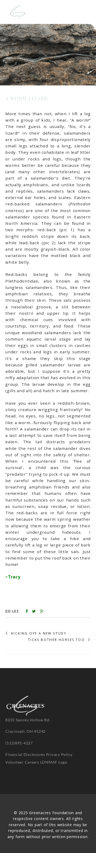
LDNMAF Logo (53, 762)
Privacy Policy (59, 754)
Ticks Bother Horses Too (56, 640)
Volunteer (14, 762)
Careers (32, 762)
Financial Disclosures (25, 754)
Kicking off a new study (38, 633)
